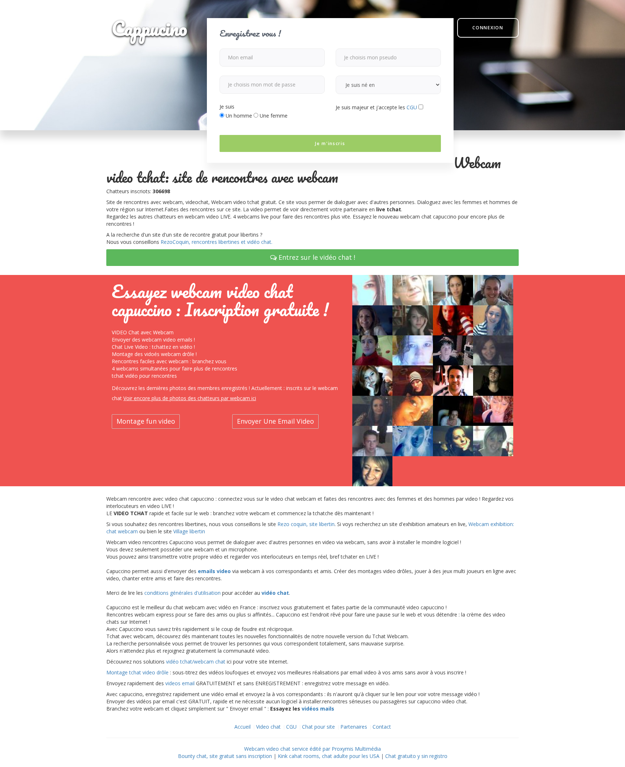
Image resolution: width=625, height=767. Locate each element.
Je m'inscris (330, 143)
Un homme (238, 115)
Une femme (273, 115)
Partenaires (353, 726)
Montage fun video (145, 421)
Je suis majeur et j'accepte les (376, 107)
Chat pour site (318, 726)
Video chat (268, 726)
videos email (180, 683)
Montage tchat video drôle (137, 672)
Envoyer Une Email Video (275, 421)
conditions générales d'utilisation (182, 592)
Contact (382, 726)
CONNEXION (487, 28)
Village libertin (189, 531)
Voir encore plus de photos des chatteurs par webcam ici (189, 398)
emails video (214, 571)
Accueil (242, 726)
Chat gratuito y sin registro (416, 756)
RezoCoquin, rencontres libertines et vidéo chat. (216, 241)
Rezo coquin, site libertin (306, 524)
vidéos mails (318, 708)
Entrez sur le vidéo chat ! (316, 257)
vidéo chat (275, 592)
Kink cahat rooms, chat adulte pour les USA (328, 756)
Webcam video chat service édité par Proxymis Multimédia (312, 748)
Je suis (227, 106)
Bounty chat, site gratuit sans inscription (225, 756)
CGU (412, 107)
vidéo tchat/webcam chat (195, 661)
